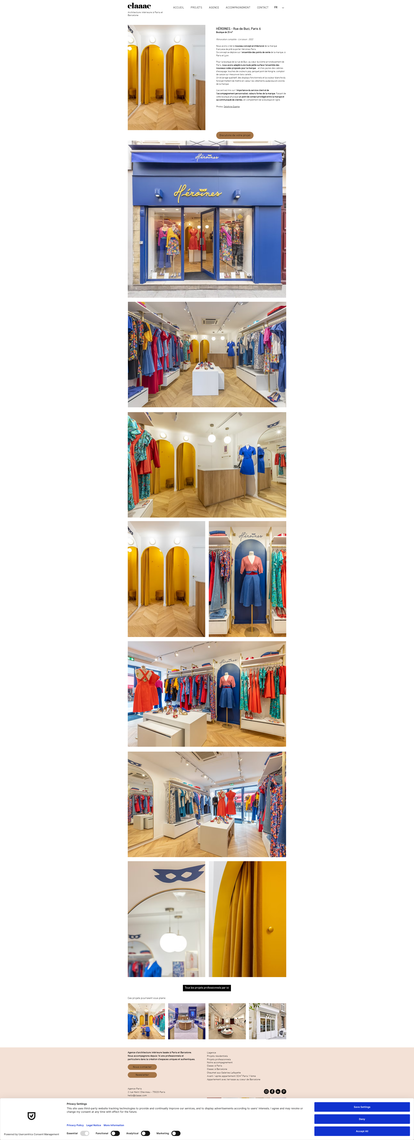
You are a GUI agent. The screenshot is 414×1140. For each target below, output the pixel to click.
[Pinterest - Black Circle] (283, 1091)
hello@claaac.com (137, 1095)
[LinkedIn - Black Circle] (278, 1091)
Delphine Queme (232, 106)
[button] (196, 7)
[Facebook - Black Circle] (272, 1091)
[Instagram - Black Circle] (266, 1091)
